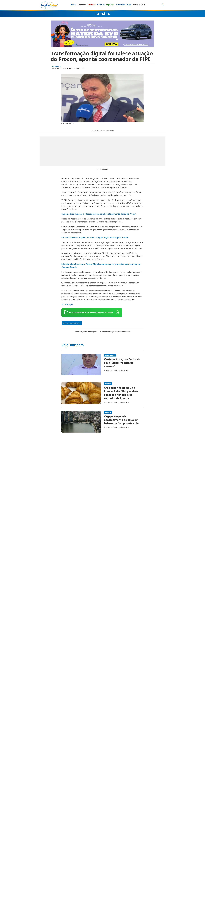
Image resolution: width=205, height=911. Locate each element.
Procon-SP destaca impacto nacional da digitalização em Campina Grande (94, 237)
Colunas (101, 4)
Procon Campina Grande (71, 323)
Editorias (81, 4)
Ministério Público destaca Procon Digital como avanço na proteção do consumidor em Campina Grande (101, 265)
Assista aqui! (67, 304)
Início (73, 4)
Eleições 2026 (139, 4)
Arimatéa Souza (123, 4)
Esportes (110, 4)
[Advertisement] (102, 151)
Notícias (91, 4)
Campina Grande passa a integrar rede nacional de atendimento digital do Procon (98, 214)
